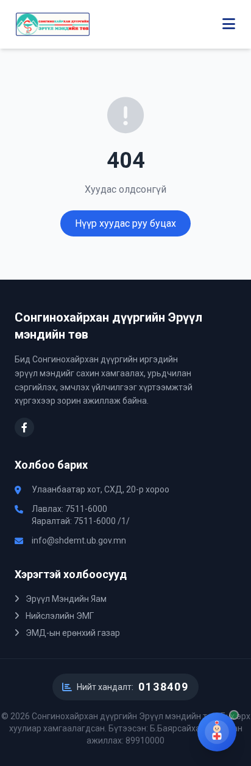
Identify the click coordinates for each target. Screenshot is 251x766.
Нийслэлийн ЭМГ (59, 616)
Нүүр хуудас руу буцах (125, 223)
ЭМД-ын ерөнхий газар (72, 633)
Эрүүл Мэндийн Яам (65, 599)
